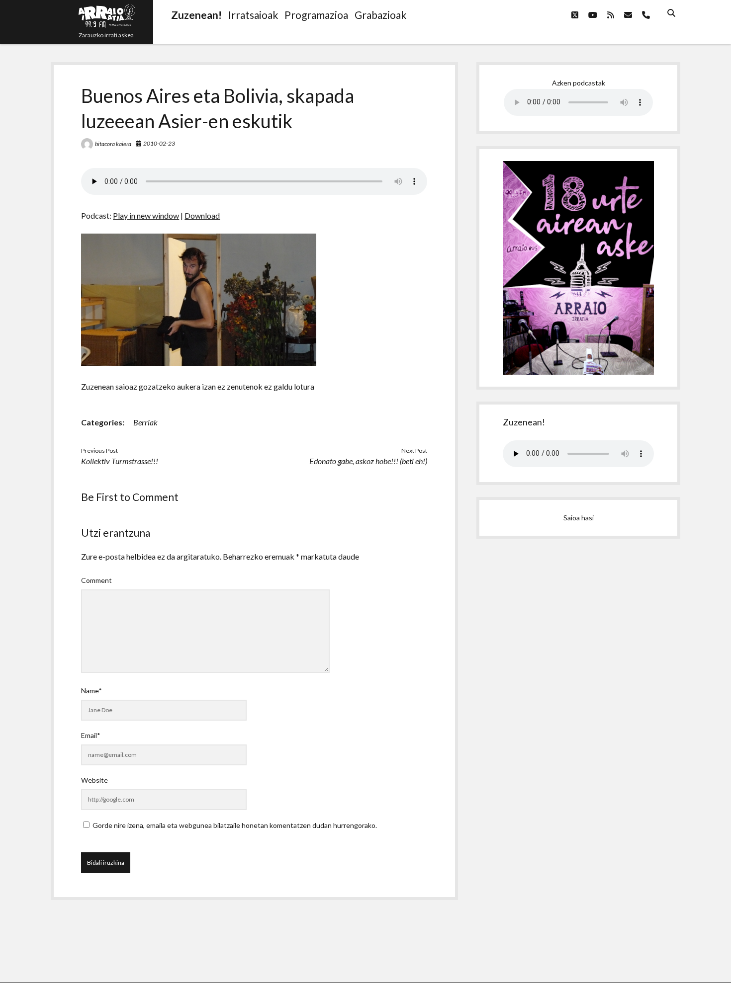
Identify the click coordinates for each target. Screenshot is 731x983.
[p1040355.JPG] (198, 362)
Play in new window (146, 215)
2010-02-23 (159, 143)
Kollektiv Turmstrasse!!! (119, 461)
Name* (91, 690)
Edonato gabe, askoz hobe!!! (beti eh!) (368, 461)
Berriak (145, 422)
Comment (96, 580)
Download (202, 215)
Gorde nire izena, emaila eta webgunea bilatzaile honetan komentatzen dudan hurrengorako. (234, 825)
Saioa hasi (578, 517)
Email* (90, 735)
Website (94, 780)
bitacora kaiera (113, 144)
